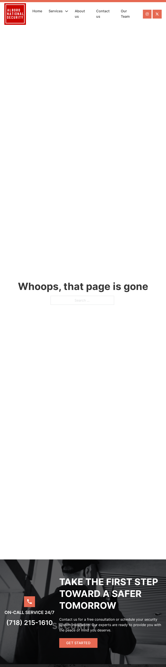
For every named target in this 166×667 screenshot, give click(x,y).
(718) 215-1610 (29, 622)
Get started (78, 643)
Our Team (125, 14)
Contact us (103, 14)
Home (37, 11)
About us (80, 14)
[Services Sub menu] (66, 11)
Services (56, 11)
